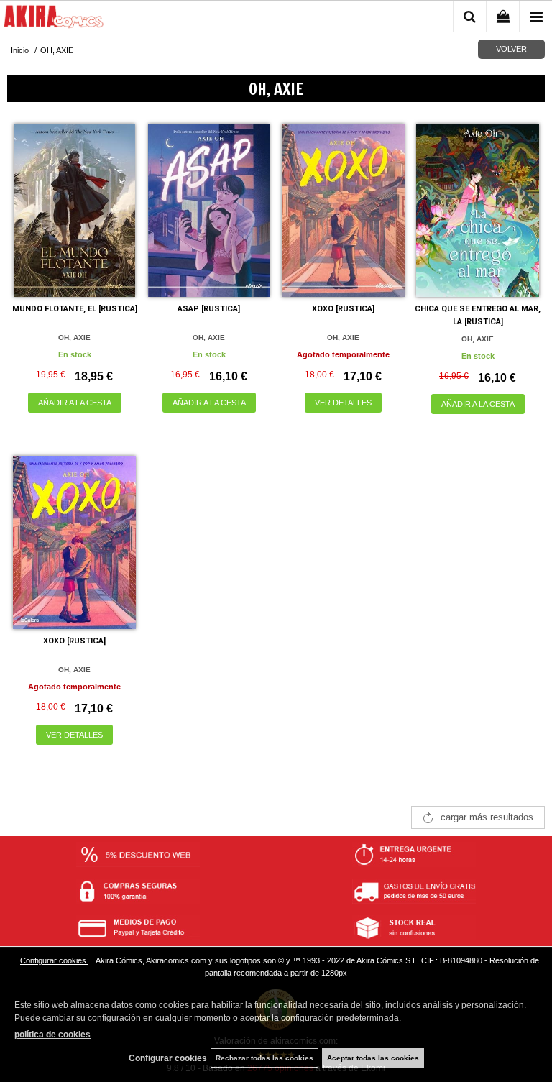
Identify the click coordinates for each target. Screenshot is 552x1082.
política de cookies (52, 1035)
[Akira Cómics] (54, 18)
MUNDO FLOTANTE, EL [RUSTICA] (74, 308)
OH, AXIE (74, 337)
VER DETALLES (343, 402)
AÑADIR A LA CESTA (74, 402)
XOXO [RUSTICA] (343, 308)
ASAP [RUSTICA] (209, 308)
